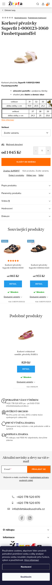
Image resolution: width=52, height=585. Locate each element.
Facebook (21, 518)
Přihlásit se (39, 469)
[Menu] (4, 3)
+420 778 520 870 (28, 497)
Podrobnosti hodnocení (37, 18)
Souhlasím (26, 576)
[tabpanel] (13, 269)
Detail (13, 284)
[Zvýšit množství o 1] (48, 150)
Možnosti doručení (14, 144)
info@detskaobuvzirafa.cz (28, 509)
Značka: (11, 170)
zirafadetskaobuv (29, 518)
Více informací (31, 560)
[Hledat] (37, 3)
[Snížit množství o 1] (36, 150)
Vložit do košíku (26, 162)
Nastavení (26, 566)
